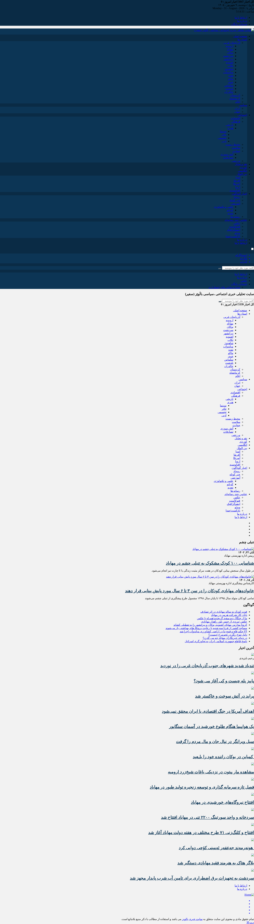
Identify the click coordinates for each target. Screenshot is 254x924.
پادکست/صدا (233, 236)
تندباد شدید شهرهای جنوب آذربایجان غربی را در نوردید (207, 665)
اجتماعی (242, 114)
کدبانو (230, 210)
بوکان (230, 52)
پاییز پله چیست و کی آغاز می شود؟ (224, 681)
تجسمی (222, 137)
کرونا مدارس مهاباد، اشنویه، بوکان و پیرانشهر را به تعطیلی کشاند (210, 624)
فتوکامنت (234, 226)
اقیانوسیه (235, 190)
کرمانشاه (234, 98)
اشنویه (229, 62)
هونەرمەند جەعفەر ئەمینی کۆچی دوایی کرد (216, 847)
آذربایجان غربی (231, 42)
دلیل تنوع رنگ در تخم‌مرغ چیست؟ (227, 634)
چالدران (228, 91)
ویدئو (237, 233)
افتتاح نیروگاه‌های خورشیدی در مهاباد (222, 802)
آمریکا (236, 183)
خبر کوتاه (235, 200)
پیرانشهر (228, 59)
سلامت (236, 147)
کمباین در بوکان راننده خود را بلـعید (223, 756)
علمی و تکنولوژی (223, 206)
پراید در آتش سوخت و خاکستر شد (224, 696)
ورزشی (236, 160)
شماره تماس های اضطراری (224, 287)
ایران (237, 108)
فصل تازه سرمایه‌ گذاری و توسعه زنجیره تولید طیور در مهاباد (202, 787)
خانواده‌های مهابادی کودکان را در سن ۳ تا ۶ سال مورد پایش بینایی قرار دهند (189, 590)
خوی (230, 82)
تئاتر (224, 134)
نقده (230, 75)
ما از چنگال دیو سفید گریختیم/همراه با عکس (222, 618)
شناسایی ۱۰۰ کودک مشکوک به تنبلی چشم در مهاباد (210, 563)
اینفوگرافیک (233, 229)
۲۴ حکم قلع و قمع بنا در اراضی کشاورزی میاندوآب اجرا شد (213, 631)
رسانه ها (235, 216)
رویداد (236, 196)
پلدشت (229, 88)
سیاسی (243, 105)
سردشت (228, 55)
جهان (237, 111)
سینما (223, 131)
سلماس (228, 85)
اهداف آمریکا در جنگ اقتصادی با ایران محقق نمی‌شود (208, 711)
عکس (236, 223)
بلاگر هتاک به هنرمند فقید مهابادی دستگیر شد (215, 863)
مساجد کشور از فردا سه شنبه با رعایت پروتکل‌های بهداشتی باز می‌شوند (206, 628)
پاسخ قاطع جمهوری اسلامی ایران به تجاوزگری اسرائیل (216, 641)
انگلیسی (242, 170)
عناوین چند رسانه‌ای (235, 219)
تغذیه (230, 213)
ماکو (230, 78)
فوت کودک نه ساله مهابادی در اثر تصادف (223, 611)
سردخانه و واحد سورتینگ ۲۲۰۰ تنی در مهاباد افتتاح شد (207, 817)
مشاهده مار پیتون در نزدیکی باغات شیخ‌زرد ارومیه (211, 772)
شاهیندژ (228, 69)
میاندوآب (228, 72)
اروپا (237, 187)
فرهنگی (235, 121)
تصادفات (228, 157)
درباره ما (242, 20)
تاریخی (229, 124)
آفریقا (237, 180)
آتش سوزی (226, 154)
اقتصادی (235, 118)
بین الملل (242, 174)
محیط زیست (232, 144)
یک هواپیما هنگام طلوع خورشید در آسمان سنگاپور (211, 726)
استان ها (242, 39)
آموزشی (235, 203)
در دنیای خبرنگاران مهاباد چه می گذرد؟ (225, 637)
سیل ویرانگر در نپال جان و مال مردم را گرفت (215, 741)
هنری (230, 128)
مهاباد (230, 49)
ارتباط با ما (241, 17)
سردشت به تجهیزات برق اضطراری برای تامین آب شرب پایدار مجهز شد (192, 878)
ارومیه (229, 46)
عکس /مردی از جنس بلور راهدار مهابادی (224, 621)
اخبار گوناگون (239, 193)
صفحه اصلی (240, 36)
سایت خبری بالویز (192, 919)
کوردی (243, 167)
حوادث (236, 151)
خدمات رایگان (239, 24)
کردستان (235, 95)
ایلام (237, 101)
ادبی (224, 141)
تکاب (230, 65)
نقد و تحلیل (241, 164)
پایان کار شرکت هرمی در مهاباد (229, 615)
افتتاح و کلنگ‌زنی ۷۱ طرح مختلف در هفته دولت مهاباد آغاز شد (201, 832)
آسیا (238, 177)
